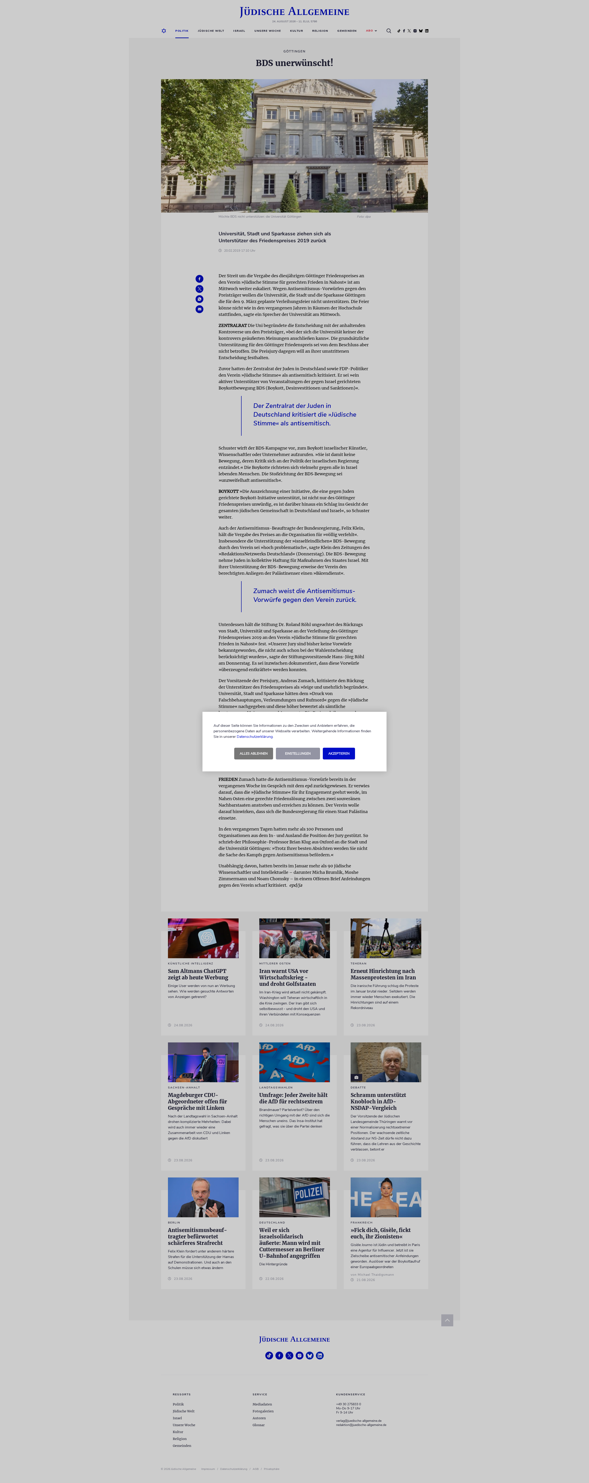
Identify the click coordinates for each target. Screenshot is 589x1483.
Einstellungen (298, 753)
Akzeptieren (338, 753)
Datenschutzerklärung (255, 736)
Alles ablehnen (254, 753)
